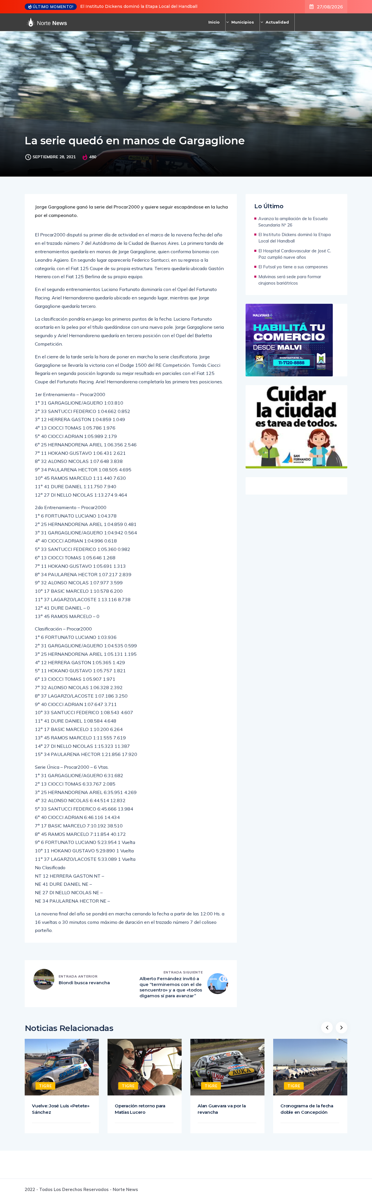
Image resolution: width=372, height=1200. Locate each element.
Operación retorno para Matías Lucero (140, 1109)
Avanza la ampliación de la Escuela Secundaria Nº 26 (293, 222)
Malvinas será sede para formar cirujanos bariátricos (289, 280)
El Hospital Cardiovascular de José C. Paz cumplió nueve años (294, 254)
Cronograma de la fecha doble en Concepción (306, 1109)
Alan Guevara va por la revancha (222, 1109)
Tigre (45, 1086)
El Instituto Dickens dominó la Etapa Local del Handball (138, 6)
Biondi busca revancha (84, 982)
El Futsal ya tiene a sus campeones (293, 267)
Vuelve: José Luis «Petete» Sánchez (61, 1109)
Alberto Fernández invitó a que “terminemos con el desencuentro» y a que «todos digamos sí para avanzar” (171, 987)
